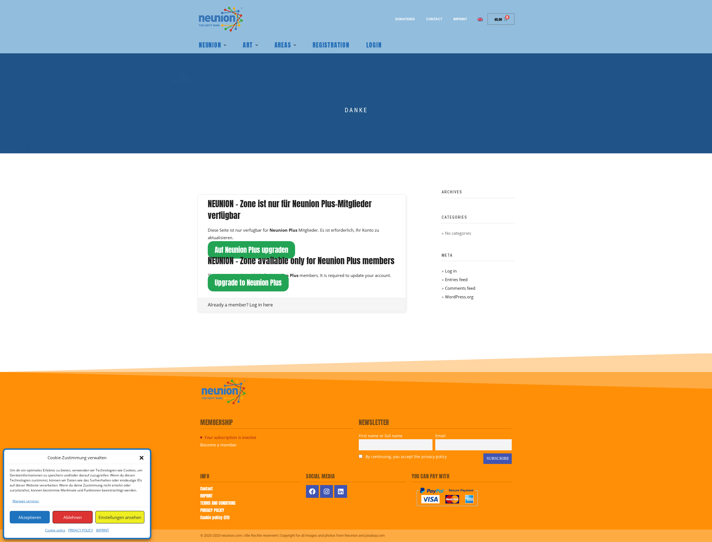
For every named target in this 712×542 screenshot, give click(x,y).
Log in (451, 271)
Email (440, 435)
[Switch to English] (480, 19)
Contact (434, 19)
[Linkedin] (340, 491)
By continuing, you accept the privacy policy (405, 456)
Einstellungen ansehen (119, 517)
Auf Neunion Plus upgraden (251, 250)
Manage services (26, 501)
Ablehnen (72, 517)
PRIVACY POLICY (80, 530)
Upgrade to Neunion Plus (248, 283)
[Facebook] (312, 491)
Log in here (261, 305)
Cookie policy (55, 530)
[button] (141, 458)
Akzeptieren (29, 517)
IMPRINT (102, 530)
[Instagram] (326, 491)
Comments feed (460, 288)
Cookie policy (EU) (214, 517)
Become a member (218, 445)
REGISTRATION (331, 44)
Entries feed (456, 279)
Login (374, 44)
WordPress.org (459, 296)
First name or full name (380, 435)
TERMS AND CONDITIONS (218, 503)
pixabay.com (375, 535)
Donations (405, 19)
